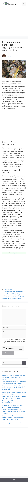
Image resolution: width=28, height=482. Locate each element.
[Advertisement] (14, 22)
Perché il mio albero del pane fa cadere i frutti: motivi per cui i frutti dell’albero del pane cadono (13, 387)
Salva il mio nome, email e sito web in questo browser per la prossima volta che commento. (14, 341)
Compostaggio (8, 289)
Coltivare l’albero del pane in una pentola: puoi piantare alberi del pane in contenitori (13, 411)
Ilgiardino (12, 4)
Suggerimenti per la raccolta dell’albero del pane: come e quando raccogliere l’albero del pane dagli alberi (13, 417)
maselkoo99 (13, 253)
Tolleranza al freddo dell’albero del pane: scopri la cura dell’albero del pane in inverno (14, 377)
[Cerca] (24, 363)
